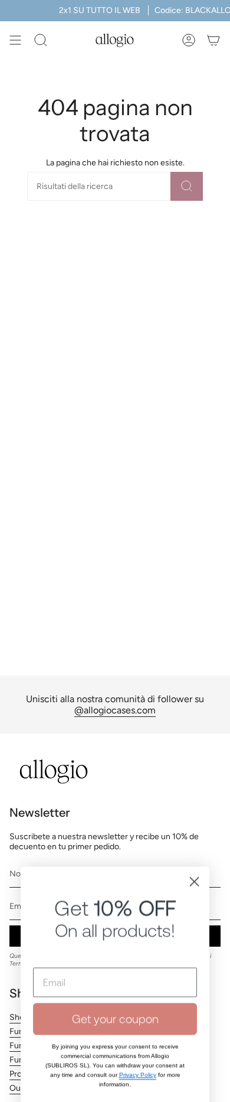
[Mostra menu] (15, 40)
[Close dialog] (194, 806)
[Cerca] (186, 186)
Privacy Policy (137, 999)
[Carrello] (213, 40)
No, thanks (115, 1041)
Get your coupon (115, 943)
